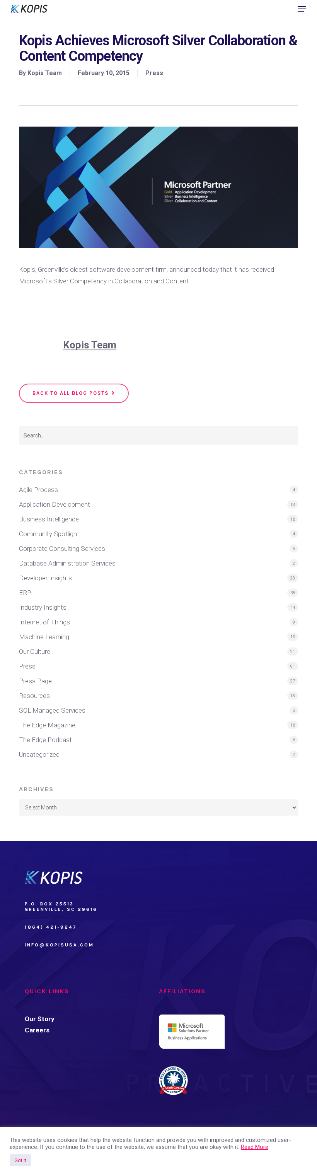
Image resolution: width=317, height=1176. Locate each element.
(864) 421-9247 (51, 927)
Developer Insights (45, 578)
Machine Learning (44, 637)
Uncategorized (39, 754)
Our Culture (34, 651)
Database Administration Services (67, 563)
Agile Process (38, 490)
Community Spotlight (49, 534)
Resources (34, 695)
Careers (37, 1030)
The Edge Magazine (47, 725)
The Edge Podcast (45, 740)
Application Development (54, 504)
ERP (25, 593)
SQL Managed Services (52, 710)
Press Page (35, 681)
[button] (302, 9)
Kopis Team (44, 73)
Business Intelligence (49, 519)
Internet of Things (44, 622)
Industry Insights (42, 607)
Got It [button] (20, 1160)
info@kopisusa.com (59, 945)
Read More (254, 1146)
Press (154, 73)
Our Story (40, 1019)
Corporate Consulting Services (62, 548)
